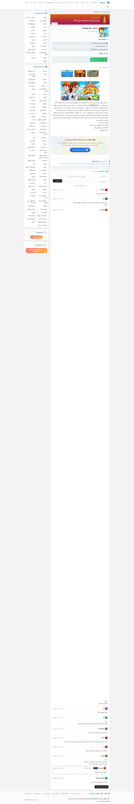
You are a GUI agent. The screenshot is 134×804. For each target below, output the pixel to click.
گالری (45, 180)
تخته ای (33, 27)
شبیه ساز (44, 37)
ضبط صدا (44, 161)
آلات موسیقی (31, 71)
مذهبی (44, 189)
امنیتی (33, 89)
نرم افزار (82, 3)
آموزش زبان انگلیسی (32, 75)
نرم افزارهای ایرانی (50, 3)
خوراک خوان (43, 129)
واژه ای (33, 58)
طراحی (44, 164)
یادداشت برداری (42, 225)
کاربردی (44, 173)
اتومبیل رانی (43, 21)
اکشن (44, 24)
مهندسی (32, 193)
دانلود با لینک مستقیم (97, 60)
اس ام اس (32, 86)
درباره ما (26, 3)
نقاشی (44, 206)
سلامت (33, 144)
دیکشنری (43, 138)
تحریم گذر (43, 117)
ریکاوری (33, 141)
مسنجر (76, 3)
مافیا (33, 46)
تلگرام (105, 794)
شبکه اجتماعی (31, 147)
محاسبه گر (32, 183)
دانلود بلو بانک (75, 794)
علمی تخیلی (32, 37)
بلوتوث (44, 104)
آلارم (45, 74)
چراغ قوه (32, 123)
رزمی (45, 33)
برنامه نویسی (42, 101)
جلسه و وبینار (42, 123)
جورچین (44, 30)
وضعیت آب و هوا (41, 216)
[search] (108, 6)
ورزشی (44, 61)
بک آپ (33, 101)
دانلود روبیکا (55, 794)
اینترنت (33, 94)
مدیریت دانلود (42, 186)
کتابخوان (32, 173)
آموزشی (44, 79)
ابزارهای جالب (31, 83)
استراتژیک (96, 12)
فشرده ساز (43, 170)
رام (34, 138)
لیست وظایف (31, 180)
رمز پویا (44, 141)
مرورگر (33, 189)
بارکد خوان (32, 97)
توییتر (90, 794)
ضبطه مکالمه (31, 161)
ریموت (44, 144)
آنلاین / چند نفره (30, 18)
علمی (45, 167)
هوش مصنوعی (61, 3)
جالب (33, 120)
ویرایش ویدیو (31, 219)
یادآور (33, 222)
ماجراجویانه (43, 46)
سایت (99, 799)
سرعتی (33, 33)
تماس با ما (33, 3)
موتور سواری (31, 49)
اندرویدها (103, 2)
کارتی (45, 43)
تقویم (33, 117)
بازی (88, 3)
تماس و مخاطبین (42, 120)
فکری (33, 40)
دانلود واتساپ (46, 794)
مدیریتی (44, 49)
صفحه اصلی (94, 3)
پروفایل (44, 107)
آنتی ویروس (31, 79)
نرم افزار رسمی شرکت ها (31, 202)
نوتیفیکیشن (31, 206)
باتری (45, 97)
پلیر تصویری (43, 110)
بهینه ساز (32, 104)
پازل (45, 27)
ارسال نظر (58, 181)
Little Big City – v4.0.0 (89, 28)
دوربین (33, 132)
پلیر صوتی (32, 110)
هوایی (44, 58)
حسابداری (43, 126)
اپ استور (44, 86)
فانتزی (44, 40)
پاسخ (54, 190)
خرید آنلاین (32, 126)
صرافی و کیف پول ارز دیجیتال (43, 156)
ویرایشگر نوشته (42, 222)
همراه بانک (70, 3)
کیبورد (33, 177)
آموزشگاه (40, 3)
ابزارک (45, 83)
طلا (34, 164)
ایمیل (45, 94)
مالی (45, 183)
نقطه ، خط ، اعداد (30, 53)
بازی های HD (31, 24)
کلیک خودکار (43, 177)
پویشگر (44, 113)
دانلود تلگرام (65, 794)
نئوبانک (33, 196)
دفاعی (33, 30)
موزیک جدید (36, 794)
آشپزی (44, 18)
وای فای (44, 212)
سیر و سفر (43, 147)
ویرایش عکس (42, 219)
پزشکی (33, 107)
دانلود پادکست (31, 129)
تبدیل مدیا (32, 113)
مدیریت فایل (31, 186)
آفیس (44, 71)
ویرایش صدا (31, 216)
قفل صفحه (32, 170)
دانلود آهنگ (27, 794)
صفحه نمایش (31, 156)
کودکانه (33, 43)
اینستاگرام (98, 794)
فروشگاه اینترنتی (30, 167)
